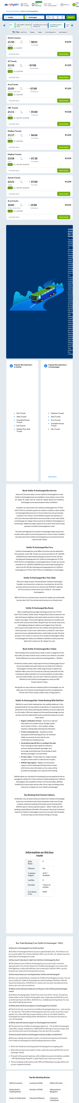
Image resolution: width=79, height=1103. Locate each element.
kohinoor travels (57, 413)
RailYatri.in (32, 983)
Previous (3, 25)
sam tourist (21, 426)
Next (71, 25)
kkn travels (21, 413)
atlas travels (21, 417)
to (15, 1083)
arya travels (56, 420)
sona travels (55, 417)
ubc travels (55, 429)
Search (71, 17)
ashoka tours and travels (23, 430)
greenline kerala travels (23, 421)
